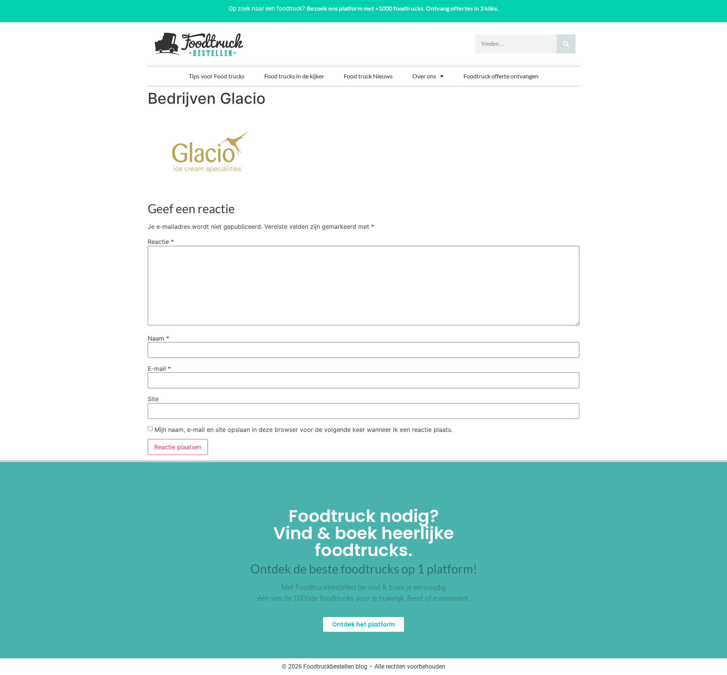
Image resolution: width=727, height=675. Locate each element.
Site (153, 399)
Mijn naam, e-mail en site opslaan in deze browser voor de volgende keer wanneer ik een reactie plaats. (303, 430)
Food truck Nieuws (368, 76)
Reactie (161, 242)
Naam (158, 338)
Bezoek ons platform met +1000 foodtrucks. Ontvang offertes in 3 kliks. (403, 8)
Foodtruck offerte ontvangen (500, 76)
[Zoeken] (566, 43)
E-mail (159, 369)
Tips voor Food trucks (217, 76)
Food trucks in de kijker (294, 76)
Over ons (424, 76)
